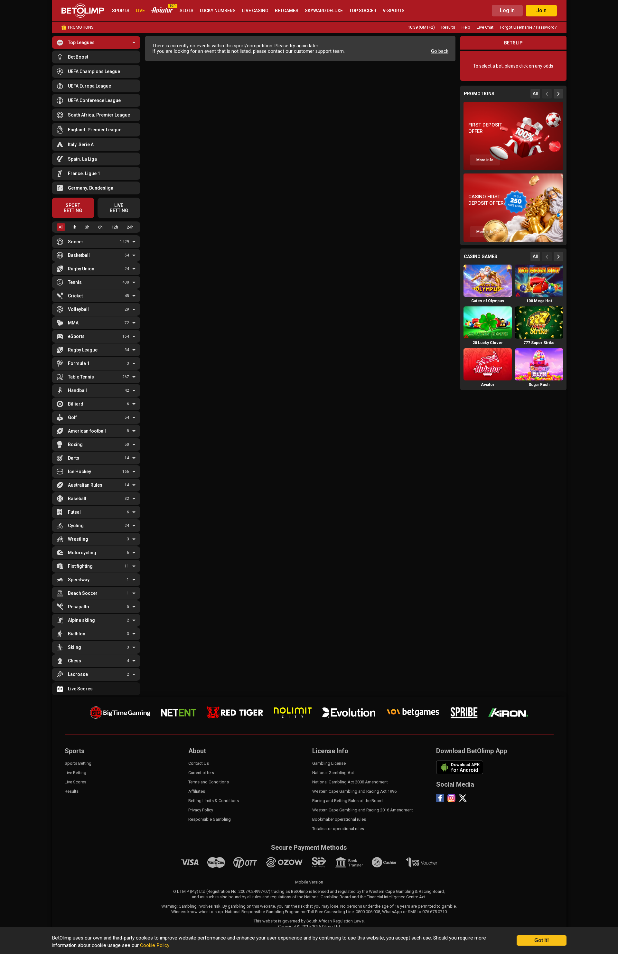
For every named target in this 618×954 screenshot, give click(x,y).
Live (140, 10)
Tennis (75, 282)
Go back (439, 51)
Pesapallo (78, 606)
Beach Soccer (83, 593)
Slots (186, 10)
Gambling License (329, 763)
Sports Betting (78, 763)
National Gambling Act (333, 772)
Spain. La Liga (82, 159)
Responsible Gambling (209, 819)
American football (87, 431)
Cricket (75, 295)
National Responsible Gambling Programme (265, 911)
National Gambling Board (327, 896)
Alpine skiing (81, 620)
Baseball (77, 498)
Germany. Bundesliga (90, 188)
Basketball (79, 255)
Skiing (74, 647)
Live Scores (80, 688)
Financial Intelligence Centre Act (396, 896)
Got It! (541, 940)
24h (130, 227)
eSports (76, 336)
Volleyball (78, 309)
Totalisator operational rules (338, 828)
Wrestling (78, 539)
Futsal (74, 512)
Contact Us (198, 763)
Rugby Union (81, 268)
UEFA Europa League (89, 86)
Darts (73, 458)
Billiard (75, 404)
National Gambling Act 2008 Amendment (350, 782)
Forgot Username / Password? (528, 27)
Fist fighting (80, 566)
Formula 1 (78, 363)
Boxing (75, 444)
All (61, 227)
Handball (77, 390)
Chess (74, 660)
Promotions (81, 27)
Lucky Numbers (218, 10)
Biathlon (76, 633)
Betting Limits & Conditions (213, 800)
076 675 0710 (434, 911)
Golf (72, 417)
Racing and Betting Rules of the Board (347, 800)
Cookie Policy (154, 945)
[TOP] (162, 11)
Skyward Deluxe (324, 10)
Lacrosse (78, 674)
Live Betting (75, 772)
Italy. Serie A (81, 144)
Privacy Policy (200, 810)
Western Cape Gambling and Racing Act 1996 (354, 791)
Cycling (76, 525)
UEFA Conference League (94, 100)
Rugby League (83, 349)
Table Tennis (81, 376)
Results (448, 27)
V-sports (394, 10)
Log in (507, 10)
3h (87, 227)
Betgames (286, 10)
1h (74, 227)
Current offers (201, 772)
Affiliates (196, 791)
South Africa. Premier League (99, 114)
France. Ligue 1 (84, 173)
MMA (73, 322)
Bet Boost (78, 57)
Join (541, 10)
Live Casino (255, 10)
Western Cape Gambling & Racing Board (406, 891)
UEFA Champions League (94, 71)
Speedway (78, 579)
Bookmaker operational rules (339, 819)
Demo (487, 293)
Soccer (75, 241)
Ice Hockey (79, 471)
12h (114, 227)
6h (100, 227)
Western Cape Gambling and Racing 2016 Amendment (362, 810)
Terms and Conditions (208, 782)
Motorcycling (82, 552)
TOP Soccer (362, 10)
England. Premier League (94, 129)
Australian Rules (85, 485)
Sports (120, 10)
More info (484, 160)
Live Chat (485, 27)
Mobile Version (309, 882)
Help (466, 27)
